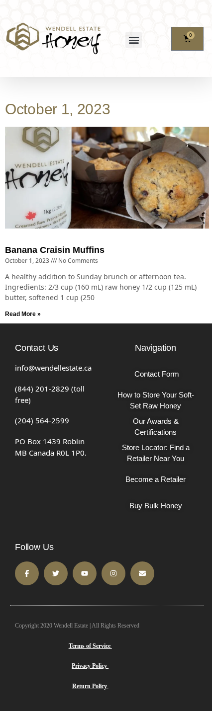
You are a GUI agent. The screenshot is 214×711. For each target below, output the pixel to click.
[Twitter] (56, 573)
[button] (133, 40)
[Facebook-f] (27, 573)
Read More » (23, 314)
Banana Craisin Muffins (55, 250)
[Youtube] (85, 573)
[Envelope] (142, 573)
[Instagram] (113, 573)
